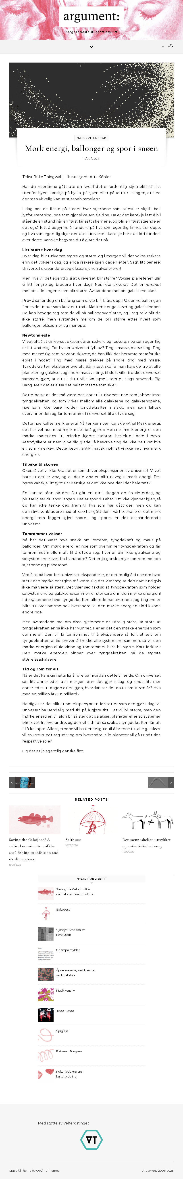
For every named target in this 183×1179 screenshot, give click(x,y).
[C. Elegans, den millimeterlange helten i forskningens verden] (164, 782)
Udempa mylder (68, 950)
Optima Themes (47, 1170)
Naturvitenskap (91, 138)
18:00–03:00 (65, 1011)
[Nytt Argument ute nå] (19, 782)
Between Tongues (69, 1051)
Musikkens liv (65, 990)
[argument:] (91, 18)
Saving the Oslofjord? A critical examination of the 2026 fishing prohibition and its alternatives (76, 892)
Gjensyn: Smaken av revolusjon (70, 932)
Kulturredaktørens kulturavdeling (69, 1074)
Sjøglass (62, 1031)
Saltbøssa (74, 839)
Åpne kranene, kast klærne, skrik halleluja (75, 972)
